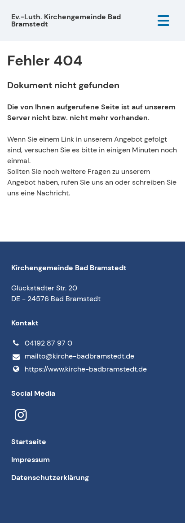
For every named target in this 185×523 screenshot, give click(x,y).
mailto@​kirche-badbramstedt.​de (79, 356)
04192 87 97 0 (48, 343)
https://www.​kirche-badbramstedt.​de (86, 369)
